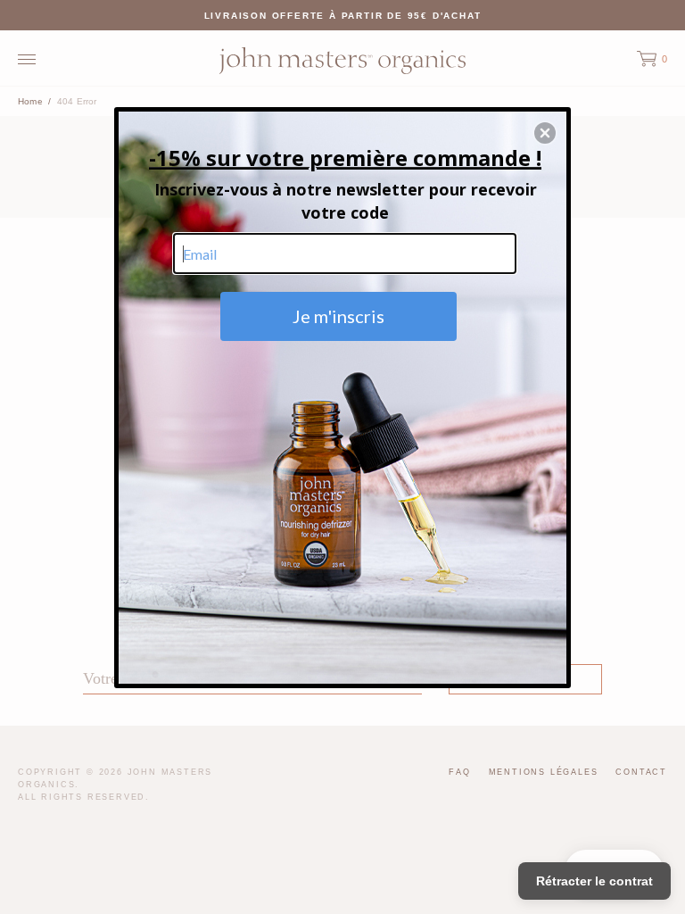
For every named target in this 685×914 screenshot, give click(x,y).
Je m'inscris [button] (338, 316)
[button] (545, 133)
